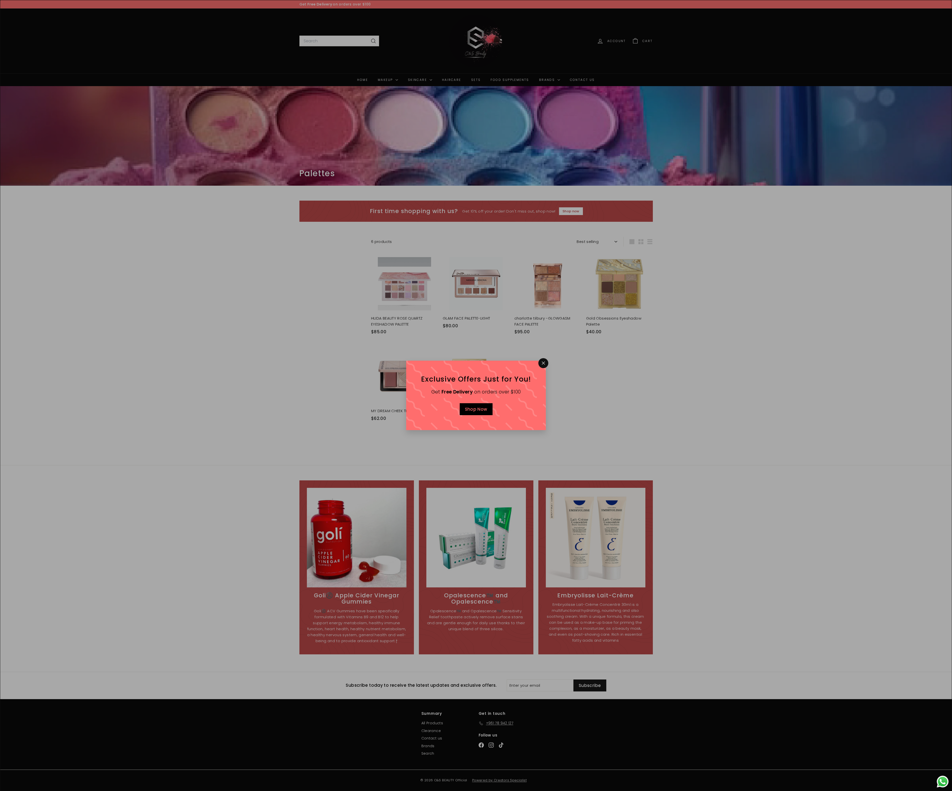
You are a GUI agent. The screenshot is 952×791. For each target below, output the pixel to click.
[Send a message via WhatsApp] (943, 782)
